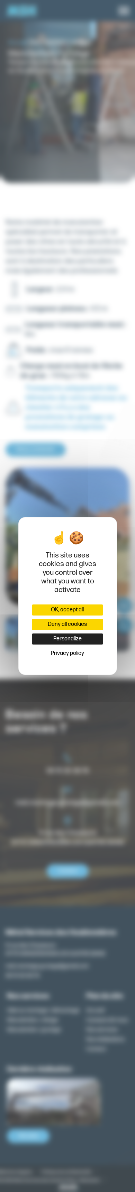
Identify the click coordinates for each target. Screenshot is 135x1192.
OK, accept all (67, 610)
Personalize (67, 639)
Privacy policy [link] (67, 653)
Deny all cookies (67, 624)
